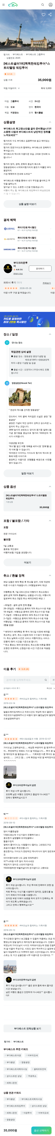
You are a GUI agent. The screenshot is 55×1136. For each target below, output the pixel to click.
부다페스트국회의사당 (17, 1069)
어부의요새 (33, 1055)
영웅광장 (25, 1062)
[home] (13, 5)
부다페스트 (18, 54)
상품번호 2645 (13, 58)
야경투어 (27, 1112)
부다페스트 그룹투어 (35, 54)
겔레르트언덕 (40, 1069)
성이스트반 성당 (14, 1076)
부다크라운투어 (20, 264)
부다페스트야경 (14, 1055)
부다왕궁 (11, 1062)
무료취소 (32, 1076)
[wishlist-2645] (43, 14)
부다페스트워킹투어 (16, 1106)
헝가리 (7, 54)
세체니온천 (12, 1082)
